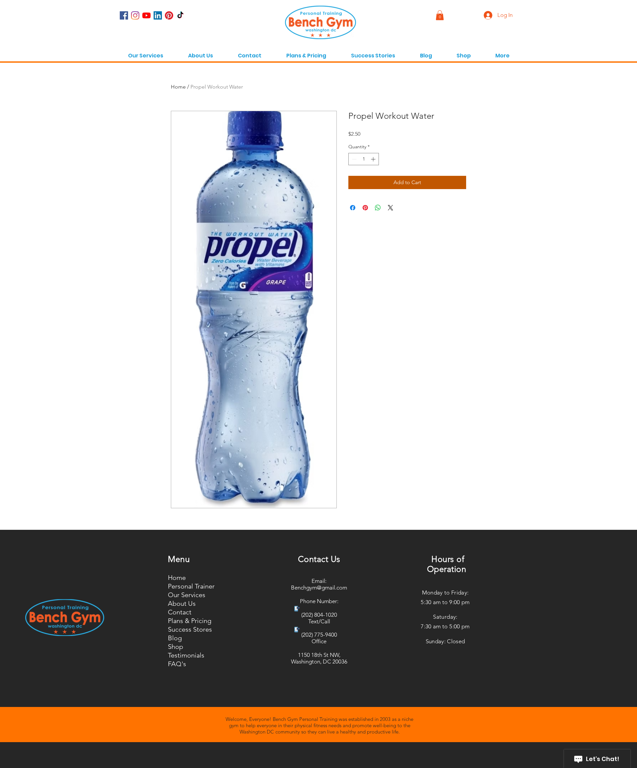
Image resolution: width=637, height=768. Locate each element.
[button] (502, 53)
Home (178, 87)
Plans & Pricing (189, 621)
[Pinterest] (169, 15)
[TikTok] (180, 15)
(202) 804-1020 (319, 614)
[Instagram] (135, 15)
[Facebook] (124, 15)
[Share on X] (390, 208)
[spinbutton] (364, 159)
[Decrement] (353, 159)
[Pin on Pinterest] (365, 208)
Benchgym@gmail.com (319, 587)
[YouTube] (146, 15)
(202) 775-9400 (319, 634)
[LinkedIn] (158, 15)
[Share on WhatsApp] (378, 208)
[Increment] (374, 159)
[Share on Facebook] (353, 208)
